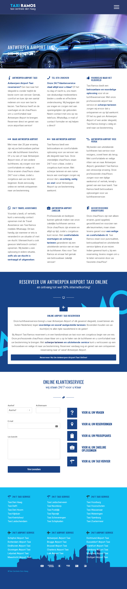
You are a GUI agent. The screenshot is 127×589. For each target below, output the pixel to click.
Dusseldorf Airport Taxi (98, 542)
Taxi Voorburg (94, 502)
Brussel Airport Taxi (57, 545)
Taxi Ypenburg (94, 517)
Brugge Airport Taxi (56, 542)
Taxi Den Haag (15, 502)
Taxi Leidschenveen (57, 502)
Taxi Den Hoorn (15, 509)
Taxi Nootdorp (54, 506)
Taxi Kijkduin (14, 513)
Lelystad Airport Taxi (18, 553)
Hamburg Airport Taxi (97, 549)
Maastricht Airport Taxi (19, 557)
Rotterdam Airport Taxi (19, 542)
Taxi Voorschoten (96, 506)
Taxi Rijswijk (53, 513)
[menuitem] (115, 7)
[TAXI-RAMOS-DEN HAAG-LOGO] (23, 7)
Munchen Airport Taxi (97, 553)
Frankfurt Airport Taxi (97, 545)
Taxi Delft (12, 506)
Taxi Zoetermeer (95, 521)
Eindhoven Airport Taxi (19, 545)
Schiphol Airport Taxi (18, 538)
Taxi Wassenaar (95, 509)
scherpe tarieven (54, 342)
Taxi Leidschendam (17, 521)
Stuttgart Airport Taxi (97, 557)
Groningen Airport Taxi (19, 549)
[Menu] (115, 7)
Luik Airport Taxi (55, 553)
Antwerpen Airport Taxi (58, 538)
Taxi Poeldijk (53, 509)
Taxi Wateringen (95, 513)
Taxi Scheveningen (56, 517)
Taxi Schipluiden (55, 521)
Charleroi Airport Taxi (57, 549)
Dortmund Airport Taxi (98, 538)
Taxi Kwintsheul (15, 517)
